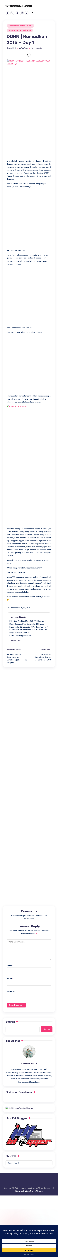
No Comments (36, 48)
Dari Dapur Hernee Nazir (20, 26)
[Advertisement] (29, 132)
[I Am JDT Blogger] (29, 1135)
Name (10, 965)
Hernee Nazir (17, 617)
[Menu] (33, 13)
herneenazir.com (18, 5)
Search (10, 1021)
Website (11, 991)
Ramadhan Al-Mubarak (20, 30)
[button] (15, 640)
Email (10, 978)
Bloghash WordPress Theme (29, 1191)
